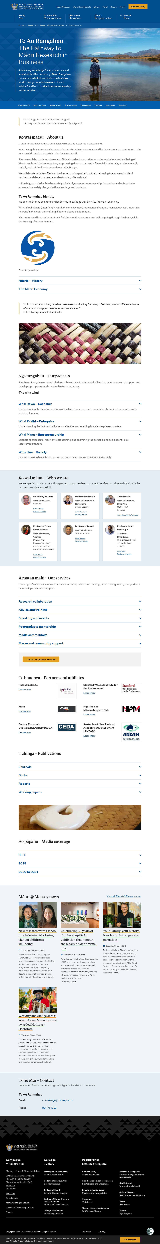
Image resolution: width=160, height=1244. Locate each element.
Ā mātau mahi (71, 105)
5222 (13, 1188)
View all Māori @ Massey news (124, 896)
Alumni (123, 7)
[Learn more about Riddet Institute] (67, 691)
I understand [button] (130, 1239)
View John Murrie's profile (127, 515)
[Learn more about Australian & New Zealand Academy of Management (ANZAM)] (131, 732)
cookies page (47, 1241)
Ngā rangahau (40, 105)
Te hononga (86, 105)
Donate (9, 1212)
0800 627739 (24, 1179)
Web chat (10, 1193)
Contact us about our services (41, 659)
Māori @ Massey (63, 7)
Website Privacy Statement (22, 1241)
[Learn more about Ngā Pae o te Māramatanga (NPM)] (131, 709)
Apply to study (138, 6)
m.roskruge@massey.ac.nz (58, 1100)
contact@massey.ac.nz (23, 1176)
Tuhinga (98, 105)
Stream (114, 7)
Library (97, 7)
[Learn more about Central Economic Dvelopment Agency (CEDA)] (67, 727)
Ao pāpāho (110, 105)
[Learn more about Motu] (67, 709)
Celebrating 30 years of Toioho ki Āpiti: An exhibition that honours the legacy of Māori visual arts (79, 939)
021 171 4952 (49, 1107)
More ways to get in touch (18, 1203)
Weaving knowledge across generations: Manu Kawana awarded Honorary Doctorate (38, 1022)
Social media (12, 1198)
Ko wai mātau (24, 105)
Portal (105, 7)
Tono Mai (122, 105)
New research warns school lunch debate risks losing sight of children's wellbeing (38, 937)
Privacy (102, 1232)
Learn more (25, 689)
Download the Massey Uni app (20, 1207)
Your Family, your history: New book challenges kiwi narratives (121, 935)
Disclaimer (86, 1232)
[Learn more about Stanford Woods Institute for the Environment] (131, 688)
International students (82, 7)
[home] (27, 6)
